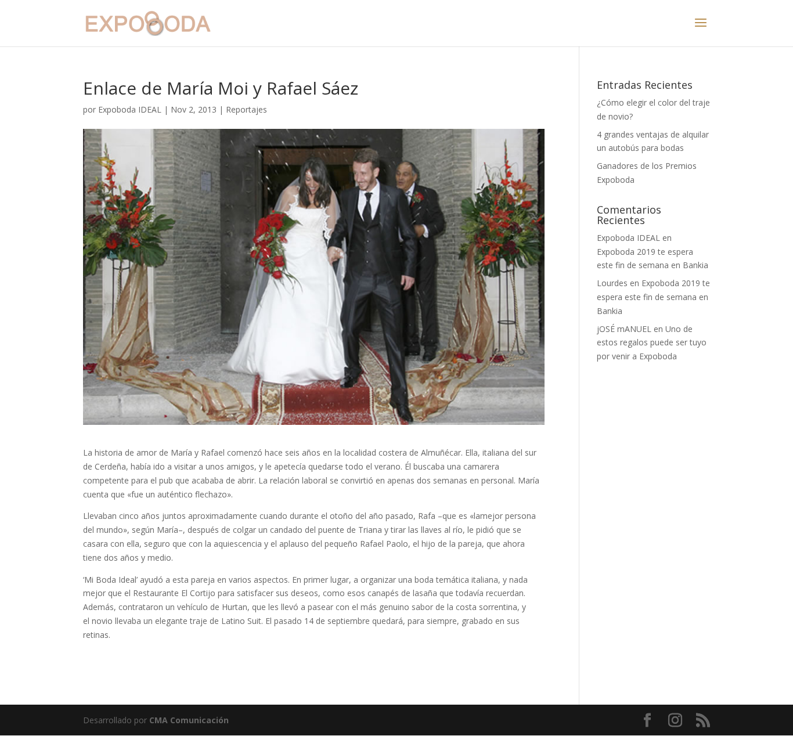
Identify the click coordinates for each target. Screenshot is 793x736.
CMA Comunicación (189, 720)
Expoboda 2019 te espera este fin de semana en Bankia (653, 296)
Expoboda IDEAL (129, 109)
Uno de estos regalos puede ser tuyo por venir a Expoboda (652, 342)
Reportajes (246, 109)
